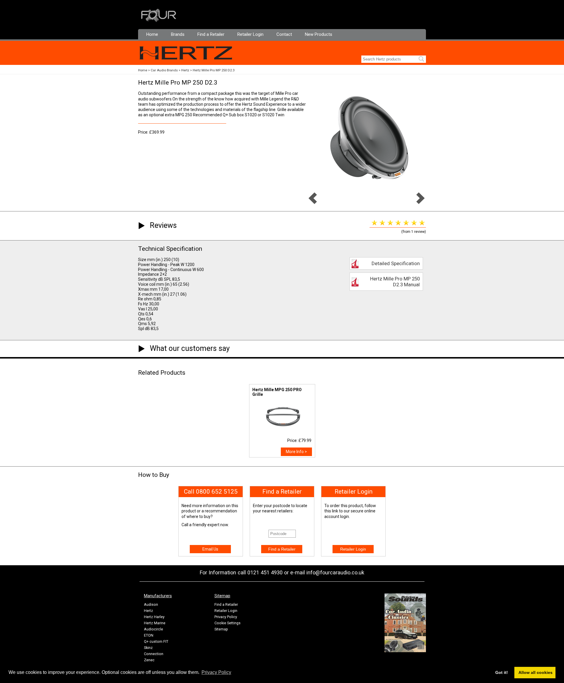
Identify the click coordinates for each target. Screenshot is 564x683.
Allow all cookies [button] (535, 672)
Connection (153, 654)
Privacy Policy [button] (216, 672)
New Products (318, 34)
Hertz (185, 70)
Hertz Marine (154, 623)
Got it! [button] (501, 672)
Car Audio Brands (164, 70)
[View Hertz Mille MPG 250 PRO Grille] (282, 432)
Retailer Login (250, 34)
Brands (177, 34)
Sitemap (221, 629)
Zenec (149, 660)
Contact (284, 34)
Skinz (148, 647)
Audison (151, 604)
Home (152, 34)
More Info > (296, 451)
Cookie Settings (227, 623)
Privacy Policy (225, 617)
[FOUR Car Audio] (158, 20)
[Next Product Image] (420, 202)
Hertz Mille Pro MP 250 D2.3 (213, 70)
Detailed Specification (396, 263)
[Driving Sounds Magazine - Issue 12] (405, 650)
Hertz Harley (154, 617)
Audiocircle (153, 629)
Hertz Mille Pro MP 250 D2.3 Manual (395, 281)
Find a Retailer (210, 34)
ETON (148, 635)
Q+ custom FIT (156, 641)
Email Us (210, 549)
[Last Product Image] (312, 202)
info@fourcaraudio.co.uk (335, 572)
